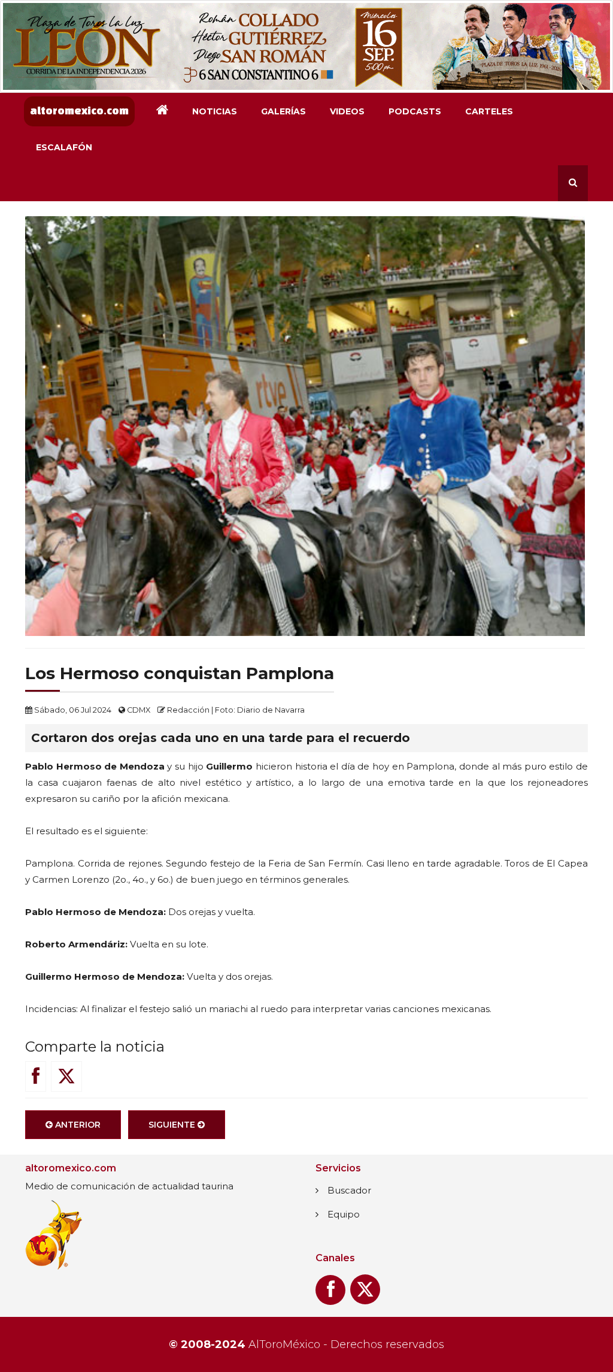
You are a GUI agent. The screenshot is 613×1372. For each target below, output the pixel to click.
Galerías (283, 111)
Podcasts (415, 111)
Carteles (489, 111)
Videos (347, 111)
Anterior (77, 1124)
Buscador (349, 1190)
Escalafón (64, 147)
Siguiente (173, 1124)
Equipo (343, 1214)
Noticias (214, 111)
